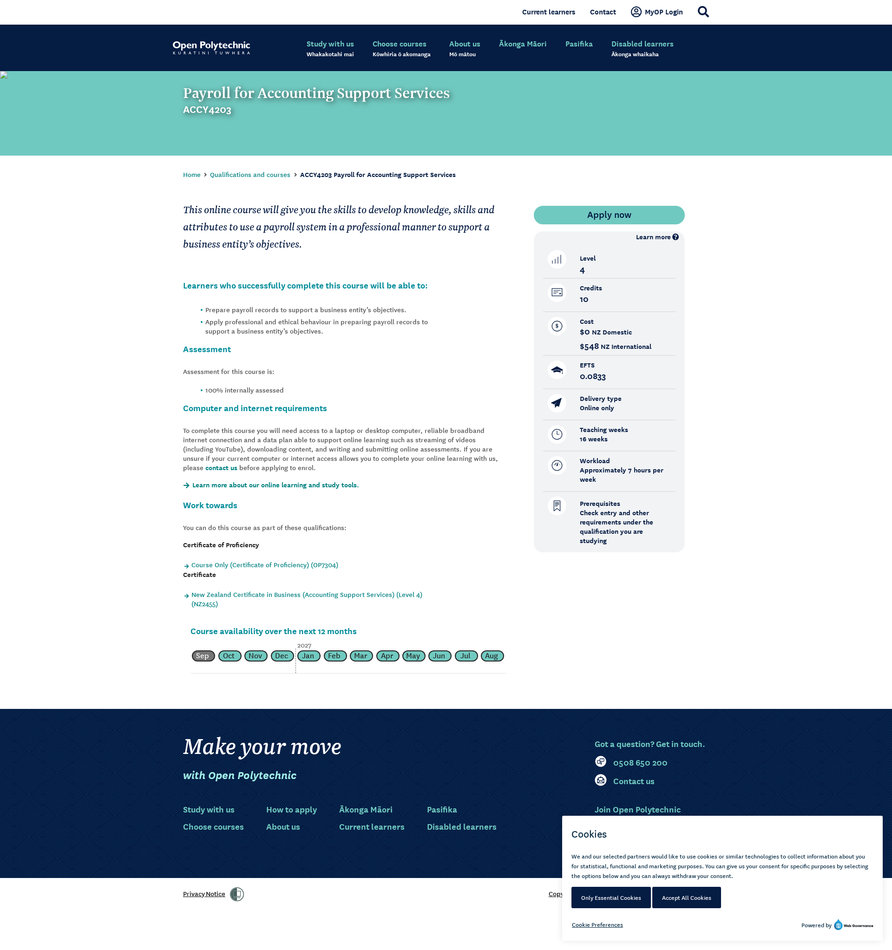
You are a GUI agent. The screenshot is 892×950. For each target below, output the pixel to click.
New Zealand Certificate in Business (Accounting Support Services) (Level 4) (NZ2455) (306, 599)
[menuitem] (330, 49)
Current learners (548, 12)
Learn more (653, 237)
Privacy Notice (204, 893)
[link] (237, 894)
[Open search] (703, 11)
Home (192, 174)
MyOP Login (664, 12)
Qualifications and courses (250, 174)
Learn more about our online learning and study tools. (275, 485)
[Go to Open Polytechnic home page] (211, 48)
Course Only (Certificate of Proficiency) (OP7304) (264, 564)
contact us (221, 467)
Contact (603, 12)
